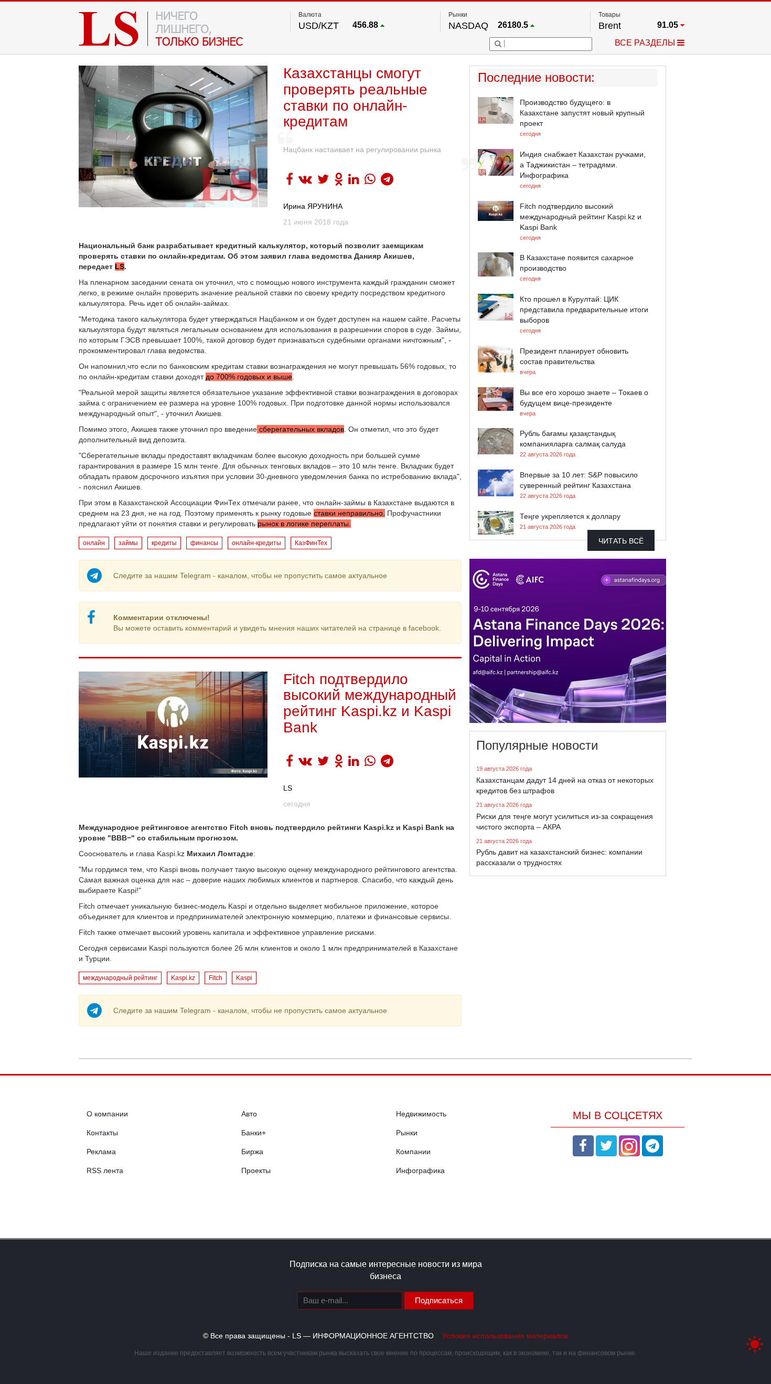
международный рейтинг (120, 978)
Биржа (252, 1151)
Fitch (215, 978)
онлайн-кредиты (256, 543)
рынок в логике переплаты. (304, 523)
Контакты (102, 1133)
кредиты (164, 543)
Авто (249, 1114)
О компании (107, 1114)
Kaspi (244, 978)
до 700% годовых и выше (249, 376)
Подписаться (439, 1300)
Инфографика (420, 1170)
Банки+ (253, 1133)
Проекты (256, 1170)
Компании (413, 1151)
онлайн (94, 543)
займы (128, 543)
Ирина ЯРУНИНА (312, 206)
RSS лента (105, 1170)
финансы (204, 543)
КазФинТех (311, 543)
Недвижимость (421, 1114)
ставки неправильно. (349, 513)
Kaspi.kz (183, 978)
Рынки (406, 1133)
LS (119, 266)
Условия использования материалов (505, 1336)
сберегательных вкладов (300, 429)
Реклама (101, 1151)
